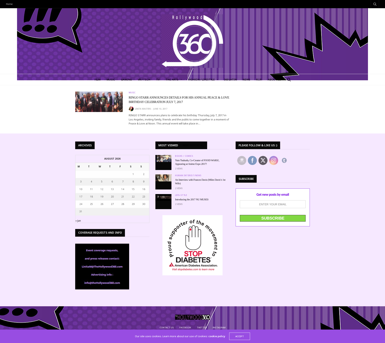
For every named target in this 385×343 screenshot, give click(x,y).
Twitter (202, 327)
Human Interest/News (188, 175)
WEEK (185, 145)
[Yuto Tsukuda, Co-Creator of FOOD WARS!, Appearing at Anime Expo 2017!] (163, 158)
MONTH (194, 145)
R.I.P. (259, 79)
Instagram (219, 327)
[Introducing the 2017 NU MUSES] (163, 197)
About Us (274, 79)
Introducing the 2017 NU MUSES (191, 199)
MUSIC (110, 79)
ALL (202, 145)
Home (9, 3)
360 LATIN (230, 79)
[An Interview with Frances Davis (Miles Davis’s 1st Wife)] (163, 177)
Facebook (185, 327)
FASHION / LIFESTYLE (201, 79)
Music (132, 93)
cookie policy (216, 336)
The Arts (172, 79)
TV (158, 79)
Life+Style (181, 195)
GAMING (126, 79)
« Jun (78, 220)
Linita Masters (143, 108)
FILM (97, 79)
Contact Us (167, 327)
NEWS (246, 79)
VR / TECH (144, 79)
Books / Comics (184, 156)
